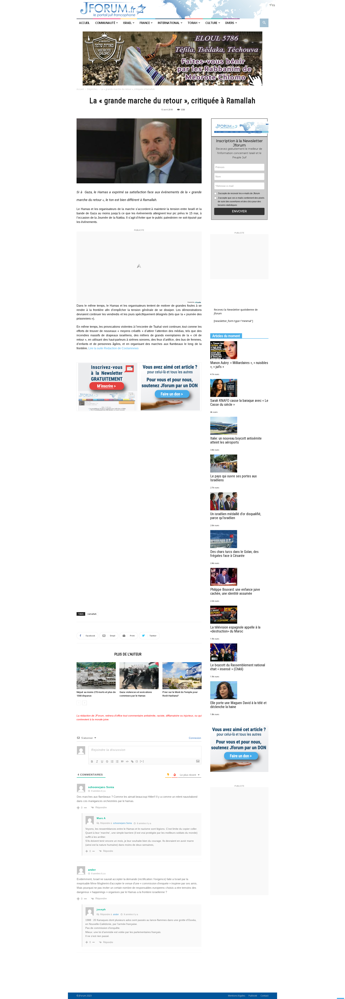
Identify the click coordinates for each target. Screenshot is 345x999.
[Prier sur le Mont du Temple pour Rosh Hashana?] (182, 675)
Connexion (194, 737)
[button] (264, 23)
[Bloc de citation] (122, 761)
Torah (192, 23)
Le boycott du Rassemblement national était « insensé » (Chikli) (237, 667)
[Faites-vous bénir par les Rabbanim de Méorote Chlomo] (172, 58)
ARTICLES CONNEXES (94, 654)
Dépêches (92, 89)
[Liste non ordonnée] (117, 761)
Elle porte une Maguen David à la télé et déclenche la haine (238, 705)
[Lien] (132, 761)
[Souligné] (102, 761)
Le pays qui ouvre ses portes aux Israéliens (233, 478)
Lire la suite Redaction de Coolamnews (113, 348)
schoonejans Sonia (122, 823)
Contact (264, 995)
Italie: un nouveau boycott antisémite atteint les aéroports (236, 440)
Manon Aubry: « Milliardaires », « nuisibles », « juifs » (239, 365)
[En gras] (92, 761)
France (145, 23)
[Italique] (97, 761)
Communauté (105, 23)
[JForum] (172, 9)
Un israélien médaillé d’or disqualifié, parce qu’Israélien (235, 516)
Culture (211, 23)
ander (92, 869)
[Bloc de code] (127, 761)
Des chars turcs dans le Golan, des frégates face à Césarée (234, 554)
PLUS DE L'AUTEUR (127, 654)
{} (137, 761)
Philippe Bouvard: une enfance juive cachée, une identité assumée (235, 591)
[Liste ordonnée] (112, 761)
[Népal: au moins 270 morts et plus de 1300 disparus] (96, 675)
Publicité (253, 995)
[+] (142, 761)
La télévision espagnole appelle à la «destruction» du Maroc (235, 629)
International (169, 23)
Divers (229, 23)
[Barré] (107, 761)
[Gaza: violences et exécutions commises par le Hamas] (139, 675)
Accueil (84, 23)
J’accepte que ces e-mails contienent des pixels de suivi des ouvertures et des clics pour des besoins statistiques (241, 201)
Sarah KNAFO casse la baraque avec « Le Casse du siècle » (239, 402)
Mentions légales (236, 995)
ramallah (92, 613)
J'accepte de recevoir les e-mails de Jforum (239, 193)
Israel (127, 23)
